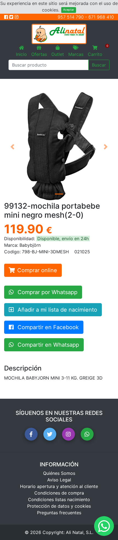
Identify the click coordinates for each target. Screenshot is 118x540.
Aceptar (68, 10)
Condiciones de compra (59, 493)
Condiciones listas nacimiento (59, 499)
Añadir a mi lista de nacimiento (56, 309)
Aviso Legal (59, 479)
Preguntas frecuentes (59, 512)
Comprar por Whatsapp (46, 292)
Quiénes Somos (59, 473)
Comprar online (37, 270)
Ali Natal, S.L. (79, 532)
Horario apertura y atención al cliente (59, 486)
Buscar (99, 65)
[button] (12, 147)
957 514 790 (71, 17)
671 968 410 (101, 17)
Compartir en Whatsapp (47, 344)
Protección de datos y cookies (59, 506)
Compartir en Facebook (47, 327)
